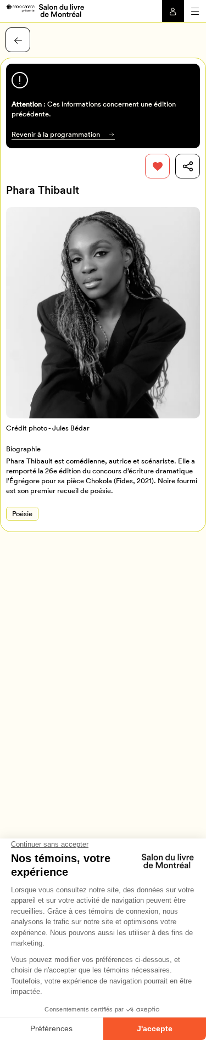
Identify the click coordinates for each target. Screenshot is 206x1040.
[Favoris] (157, 166)
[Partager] (187, 166)
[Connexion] (173, 11)
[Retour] (17, 39)
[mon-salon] (44, 10)
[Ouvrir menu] (195, 11)
